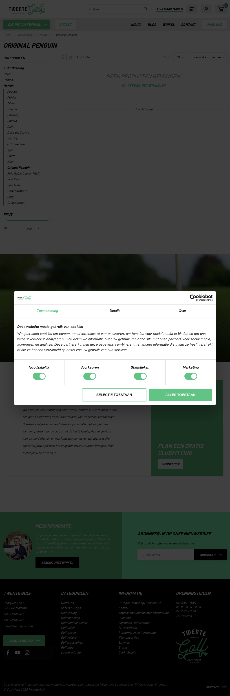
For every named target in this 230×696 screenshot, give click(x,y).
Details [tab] (115, 311)
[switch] (89, 376)
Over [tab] (182, 311)
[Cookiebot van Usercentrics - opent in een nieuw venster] (193, 297)
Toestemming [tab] (47, 311)
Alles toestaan (180, 395)
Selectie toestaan (114, 395)
